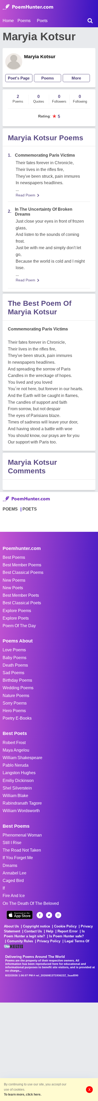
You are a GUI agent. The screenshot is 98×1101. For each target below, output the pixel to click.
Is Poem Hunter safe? (66, 936)
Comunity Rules (20, 941)
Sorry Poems (15, 703)
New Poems (14, 580)
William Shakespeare (22, 757)
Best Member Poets (21, 595)
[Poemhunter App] (20, 915)
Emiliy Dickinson (18, 780)
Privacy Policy (48, 941)
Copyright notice (36, 926)
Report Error (67, 931)
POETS (29, 509)
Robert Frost (14, 742)
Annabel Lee (14, 873)
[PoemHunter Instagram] (58, 915)
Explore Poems (17, 610)
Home (8, 20)
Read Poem (25, 195)
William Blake (15, 795)
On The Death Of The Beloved (31, 903)
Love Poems (14, 650)
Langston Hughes (19, 773)
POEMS (10, 509)
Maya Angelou (16, 750)
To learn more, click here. (22, 1094)
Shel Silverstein (17, 788)
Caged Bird (13, 880)
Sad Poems (13, 673)
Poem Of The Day (19, 626)
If (4, 888)
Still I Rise (12, 842)
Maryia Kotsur (39, 56)
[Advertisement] (49, 1051)
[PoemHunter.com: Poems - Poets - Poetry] (28, 7)
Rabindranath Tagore (22, 803)
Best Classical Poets (22, 603)
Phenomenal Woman (22, 835)
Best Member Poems (22, 565)
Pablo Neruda (15, 765)
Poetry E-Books (17, 718)
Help (49, 931)
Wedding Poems (18, 688)
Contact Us (33, 931)
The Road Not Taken (22, 850)
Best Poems (14, 557)
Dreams (10, 865)
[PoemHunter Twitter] (49, 915)
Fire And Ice (14, 895)
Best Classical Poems (23, 572)
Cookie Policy (65, 926)
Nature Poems (16, 695)
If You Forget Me (18, 857)
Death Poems (15, 665)
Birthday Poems (17, 680)
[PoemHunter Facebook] (40, 915)
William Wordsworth (21, 810)
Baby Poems (14, 657)
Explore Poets (16, 618)
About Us (11, 926)
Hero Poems (14, 710)
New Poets (13, 588)
